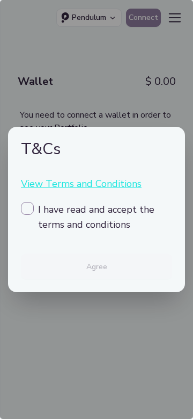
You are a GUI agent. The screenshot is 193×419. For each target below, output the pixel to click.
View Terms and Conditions (81, 183)
